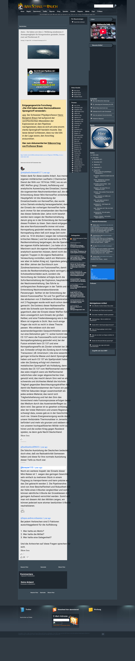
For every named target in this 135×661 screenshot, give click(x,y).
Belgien (76, 133)
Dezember (97, 159)
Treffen (45, 11)
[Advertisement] (42, 21)
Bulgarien (77, 149)
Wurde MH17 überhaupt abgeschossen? (103, 325)
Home (22, 11)
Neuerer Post (24, 567)
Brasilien (76, 147)
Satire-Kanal (77, 94)
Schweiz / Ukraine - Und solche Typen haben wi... (102, 217)
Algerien (76, 117)
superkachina (96, 235)
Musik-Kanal (77, 92)
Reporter (52, 11)
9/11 (75, 105)
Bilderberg (77, 135)
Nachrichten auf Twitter (26, 617)
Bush (75, 151)
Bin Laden (77, 137)
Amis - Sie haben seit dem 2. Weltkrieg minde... (101, 200)
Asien (75, 127)
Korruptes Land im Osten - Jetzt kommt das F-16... (102, 184)
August (96, 170)
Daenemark (77, 163)
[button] (23, 168)
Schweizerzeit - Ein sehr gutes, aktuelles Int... (102, 213)
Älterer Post (61, 567)
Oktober (96, 164)
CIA (75, 157)
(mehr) (107, 232)
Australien (77, 129)
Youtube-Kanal (78, 96)
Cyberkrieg (77, 161)
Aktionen (76, 115)
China (76, 155)
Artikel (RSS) (56, 625)
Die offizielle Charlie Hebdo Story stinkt (102, 306)
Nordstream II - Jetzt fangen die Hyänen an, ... (102, 204)
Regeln (29, 11)
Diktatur (76, 167)
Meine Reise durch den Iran (100, 108)
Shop (58, 11)
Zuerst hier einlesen (79, 22)
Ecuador (76, 169)
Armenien (77, 123)
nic (93, 246)
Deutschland (77, 165)
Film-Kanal (77, 90)
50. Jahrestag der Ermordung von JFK (103, 104)
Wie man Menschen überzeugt (101, 101)
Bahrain (76, 131)
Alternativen (77, 119)
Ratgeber (80, 11)
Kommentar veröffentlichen (28, 584)
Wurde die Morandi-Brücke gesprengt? (102, 340)
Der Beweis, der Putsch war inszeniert (102, 310)
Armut (75, 125)
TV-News (99, 11)
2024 (94, 157)
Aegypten (76, 109)
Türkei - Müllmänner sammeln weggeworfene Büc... (102, 180)
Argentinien (77, 121)
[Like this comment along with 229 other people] (21, 439)
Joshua (95, 256)
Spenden (65, 11)
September (97, 167)
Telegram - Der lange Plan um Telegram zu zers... (102, 188)
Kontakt (72, 11)
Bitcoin (76, 139)
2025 (94, 155)
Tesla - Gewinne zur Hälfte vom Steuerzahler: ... (102, 196)
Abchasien (77, 107)
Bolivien (76, 145)
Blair (75, 141)
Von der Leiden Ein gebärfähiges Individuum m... (102, 172)
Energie (76, 171)
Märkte (87, 11)
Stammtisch (37, 11)
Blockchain (77, 143)
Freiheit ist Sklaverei (98, 118)
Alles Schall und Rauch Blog (34, 633)
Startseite (43, 567)
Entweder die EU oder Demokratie (102, 111)
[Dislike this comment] (27, 557)
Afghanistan (77, 111)
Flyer (93, 11)
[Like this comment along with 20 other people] (21, 557)
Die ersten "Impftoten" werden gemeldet (102, 314)
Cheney (76, 153)
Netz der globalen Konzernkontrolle (102, 115)
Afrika (75, 113)
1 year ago (46, 172)
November (97, 162)
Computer (77, 159)
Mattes (94, 225)
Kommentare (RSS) (65, 625)
